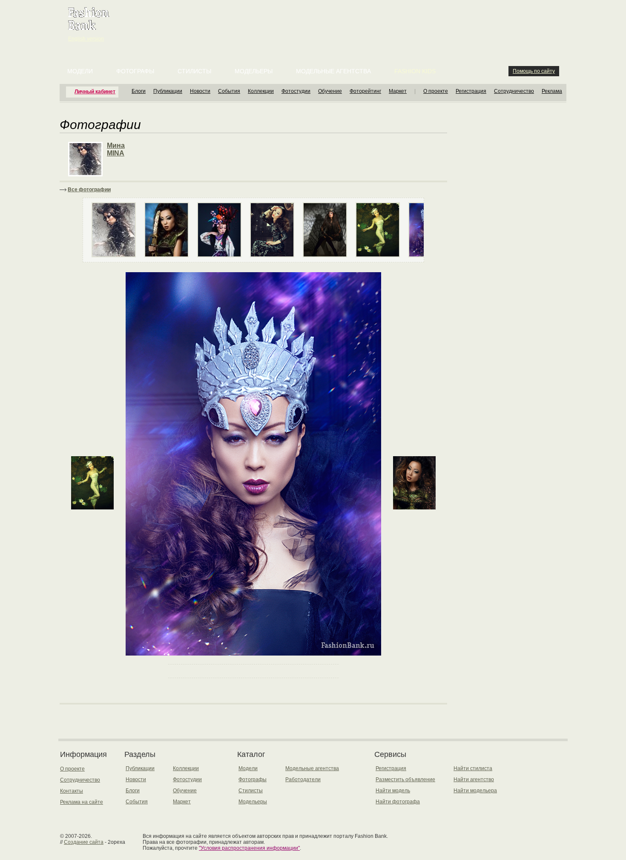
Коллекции (261, 91)
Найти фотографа (398, 802)
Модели (80, 71)
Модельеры (254, 71)
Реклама (552, 91)
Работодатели (303, 779)
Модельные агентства (333, 71)
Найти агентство (474, 779)
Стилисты (194, 71)
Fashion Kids (415, 71)
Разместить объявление (405, 779)
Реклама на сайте (81, 802)
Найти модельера (475, 791)
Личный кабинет (95, 92)
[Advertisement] (315, 21)
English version (86, 39)
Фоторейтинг (365, 91)
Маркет (398, 91)
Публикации (167, 91)
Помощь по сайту (534, 71)
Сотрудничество (514, 91)
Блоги (139, 91)
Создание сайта (83, 842)
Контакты (71, 791)
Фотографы (135, 71)
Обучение (330, 91)
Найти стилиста (473, 768)
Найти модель (393, 791)
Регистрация (471, 91)
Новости (200, 91)
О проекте (435, 91)
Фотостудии (295, 91)
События (229, 91)
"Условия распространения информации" (249, 848)
